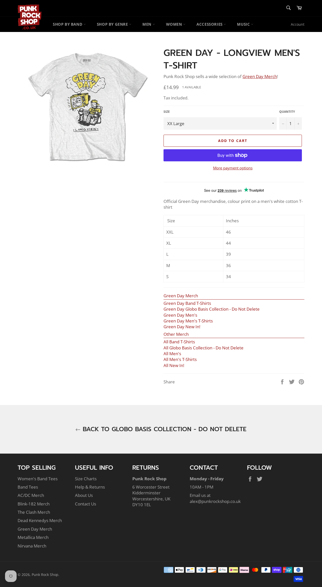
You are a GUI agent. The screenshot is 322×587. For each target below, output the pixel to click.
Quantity (287, 112)
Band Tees (28, 487)
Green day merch (260, 76)
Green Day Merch (35, 529)
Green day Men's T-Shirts (188, 321)
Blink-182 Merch (34, 504)
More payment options (233, 167)
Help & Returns (90, 487)
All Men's (172, 353)
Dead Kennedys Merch (40, 520)
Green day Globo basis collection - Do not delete (212, 309)
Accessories (210, 24)
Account (297, 24)
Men (147, 24)
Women (174, 24)
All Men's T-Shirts (180, 359)
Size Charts (86, 479)
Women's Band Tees (38, 479)
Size (167, 112)
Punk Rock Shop (45, 574)
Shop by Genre (113, 24)
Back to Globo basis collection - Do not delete (163, 429)
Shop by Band (68, 24)
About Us (84, 495)
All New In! (174, 365)
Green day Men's (180, 315)
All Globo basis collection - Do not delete (204, 348)
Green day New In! (182, 326)
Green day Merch (181, 296)
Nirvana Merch (32, 546)
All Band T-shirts (179, 342)
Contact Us (85, 504)
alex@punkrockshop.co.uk (215, 501)
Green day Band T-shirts (187, 303)
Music (244, 24)
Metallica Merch (33, 537)
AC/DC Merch (31, 495)
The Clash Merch (34, 512)
